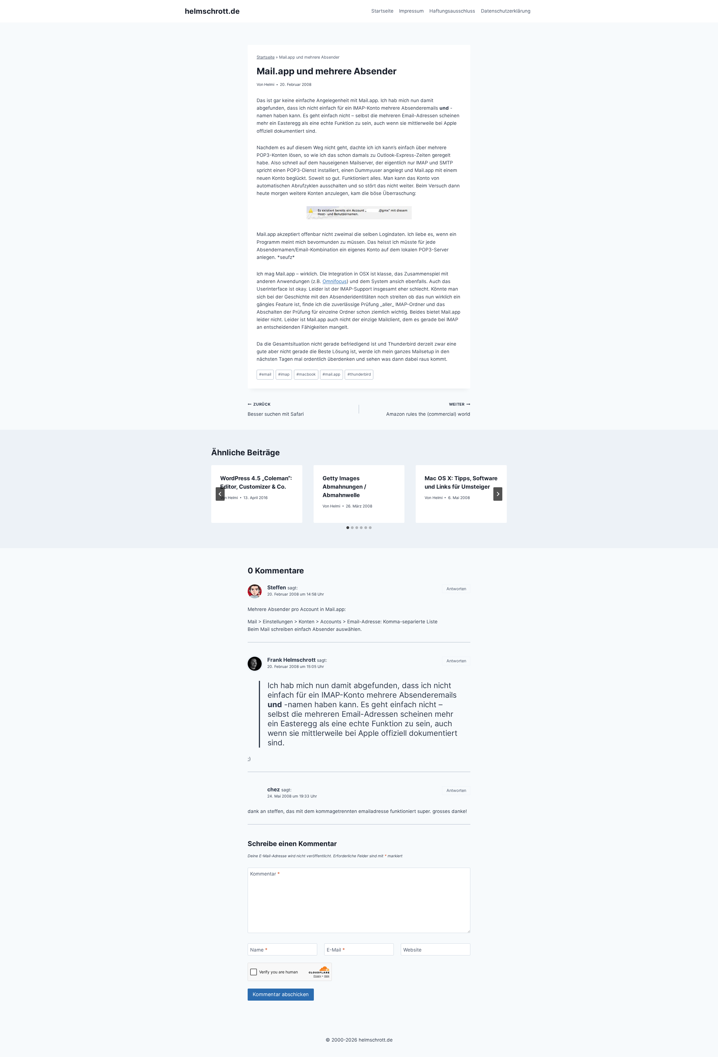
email (265, 374)
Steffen (276, 587)
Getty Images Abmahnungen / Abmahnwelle (344, 486)
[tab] (347, 527)
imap (283, 374)
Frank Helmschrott (291, 660)
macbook (306, 374)
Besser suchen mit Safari (276, 409)
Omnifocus (335, 281)
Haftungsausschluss (452, 11)
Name (259, 949)
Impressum (411, 11)
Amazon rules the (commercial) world (428, 409)
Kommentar (265, 874)
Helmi (269, 84)
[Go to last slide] (220, 494)
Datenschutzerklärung (505, 11)
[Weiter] (497, 494)
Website (412, 949)
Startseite (382, 11)
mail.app (331, 374)
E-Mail (336, 949)
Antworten (456, 588)
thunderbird (359, 374)
